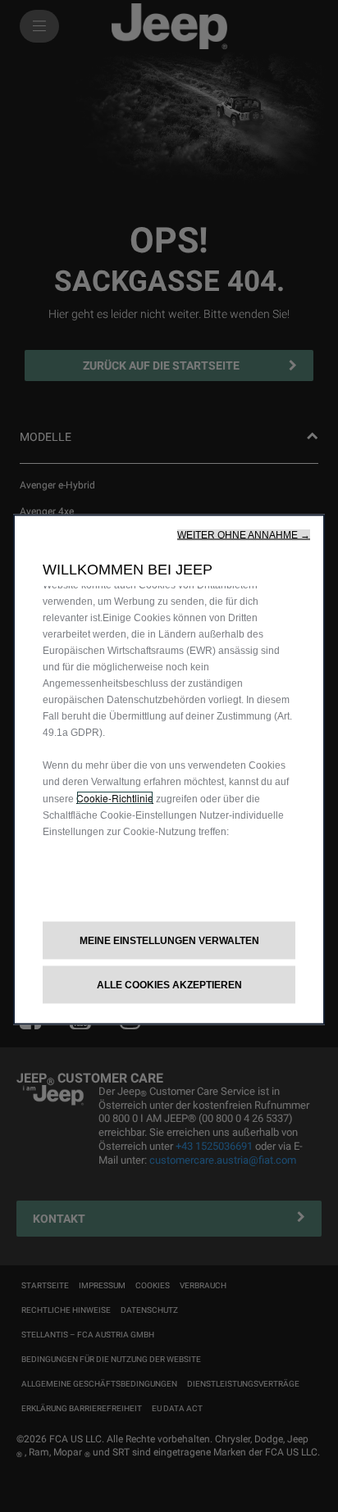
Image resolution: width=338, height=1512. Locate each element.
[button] (243, 534)
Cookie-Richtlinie (114, 797)
